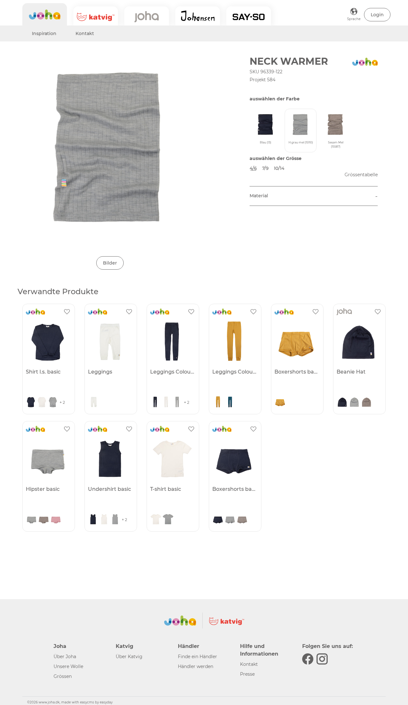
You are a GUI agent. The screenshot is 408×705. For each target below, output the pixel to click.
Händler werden (195, 666)
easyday (106, 702)
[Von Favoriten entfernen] (67, 311)
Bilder (110, 263)
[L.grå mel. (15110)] (53, 402)
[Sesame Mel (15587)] (366, 402)
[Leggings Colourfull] (172, 341)
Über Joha (65, 656)
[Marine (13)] (31, 402)
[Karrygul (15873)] (218, 402)
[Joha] (44, 14)
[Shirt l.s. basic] (48, 341)
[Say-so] (248, 15)
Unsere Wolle (68, 666)
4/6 (253, 168)
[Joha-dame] (146, 15)
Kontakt (85, 33)
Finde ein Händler (197, 656)
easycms (87, 702)
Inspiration (44, 33)
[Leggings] (110, 341)
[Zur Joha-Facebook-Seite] (307, 659)
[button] (377, 14)
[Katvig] (95, 15)
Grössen (63, 676)
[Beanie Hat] (359, 341)
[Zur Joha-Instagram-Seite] (322, 659)
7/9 (265, 168)
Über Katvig (129, 656)
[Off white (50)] (42, 402)
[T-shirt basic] (172, 459)
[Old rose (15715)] (56, 519)
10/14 (279, 168)
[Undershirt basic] (110, 459)
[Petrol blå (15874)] (230, 402)
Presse (247, 674)
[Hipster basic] (48, 459)
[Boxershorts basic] (296, 341)
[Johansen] (197, 15)
